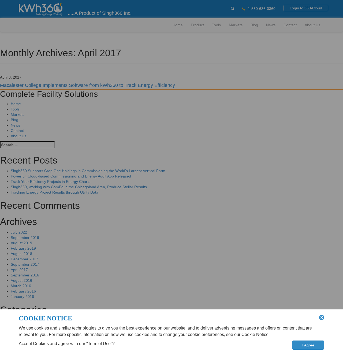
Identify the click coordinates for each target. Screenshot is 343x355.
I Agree (308, 345)
